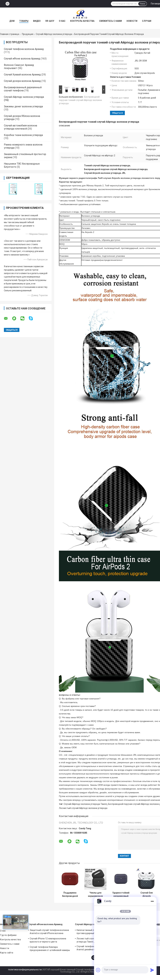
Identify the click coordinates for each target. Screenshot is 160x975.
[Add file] (98, 970)
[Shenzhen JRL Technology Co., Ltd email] (8, 318)
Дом (12, 21)
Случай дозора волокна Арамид (22, 80)
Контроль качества (82, 21)
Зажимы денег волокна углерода (23, 106)
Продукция (27, 34)
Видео (37, 21)
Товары (23, 21)
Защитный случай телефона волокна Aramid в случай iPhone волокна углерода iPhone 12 (49, 932)
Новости (132, 21)
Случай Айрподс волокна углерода (54, 34)
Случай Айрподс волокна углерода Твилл (85, 804)
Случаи (146, 21)
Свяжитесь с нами (110, 21)
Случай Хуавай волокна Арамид (22, 74)
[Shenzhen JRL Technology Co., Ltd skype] (33, 318)
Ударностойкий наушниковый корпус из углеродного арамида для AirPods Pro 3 (120, 894)
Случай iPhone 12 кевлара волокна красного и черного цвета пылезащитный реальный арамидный (50, 940)
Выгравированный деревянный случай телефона (23, 89)
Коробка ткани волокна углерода (23, 135)
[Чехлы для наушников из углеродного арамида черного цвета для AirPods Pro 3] (95, 879)
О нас (62, 21)
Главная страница (9, 34)
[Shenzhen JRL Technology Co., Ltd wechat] (24, 318)
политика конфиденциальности (25, 969)
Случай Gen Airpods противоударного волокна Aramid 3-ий (146, 894)
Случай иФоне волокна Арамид (22, 58)
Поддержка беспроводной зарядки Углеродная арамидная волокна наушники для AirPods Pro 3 (70, 894)
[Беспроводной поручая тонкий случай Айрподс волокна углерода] (81, 66)
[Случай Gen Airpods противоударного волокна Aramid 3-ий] (147, 879)
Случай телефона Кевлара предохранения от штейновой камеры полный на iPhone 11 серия (50, 949)
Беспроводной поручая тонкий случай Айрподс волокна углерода (80, 100)
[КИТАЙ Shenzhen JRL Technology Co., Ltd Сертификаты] (13, 189)
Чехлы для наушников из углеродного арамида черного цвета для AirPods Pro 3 (95, 894)
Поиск (142, 4)
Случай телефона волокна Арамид (24, 49)
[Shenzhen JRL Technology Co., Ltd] (80, 13)
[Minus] (152, 901)
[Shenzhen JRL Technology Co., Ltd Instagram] (7, 4)
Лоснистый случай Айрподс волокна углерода (83, 808)
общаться (117, 113)
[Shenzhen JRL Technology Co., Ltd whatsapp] (16, 318)
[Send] (152, 970)
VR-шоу (49, 21)
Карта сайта (6, 952)
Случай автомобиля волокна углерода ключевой (20, 127)
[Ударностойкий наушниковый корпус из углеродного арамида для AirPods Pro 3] (121, 879)
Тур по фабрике (8, 935)
